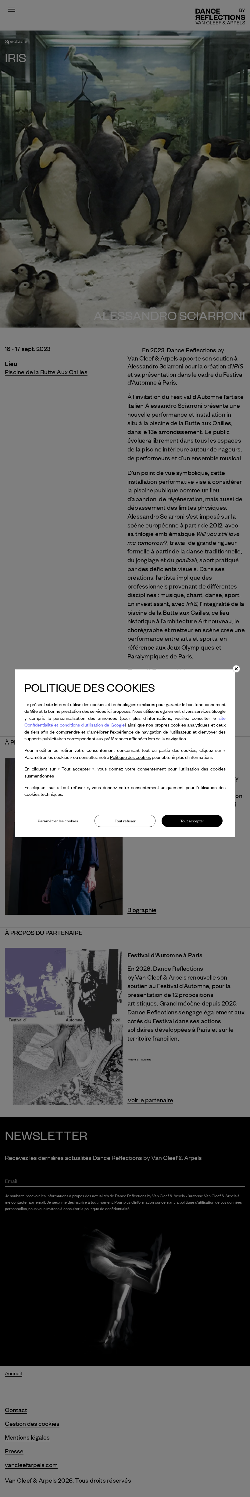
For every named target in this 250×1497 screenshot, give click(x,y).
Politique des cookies (130, 757)
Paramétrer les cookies (58, 820)
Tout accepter (192, 820)
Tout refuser (125, 820)
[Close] (236, 668)
